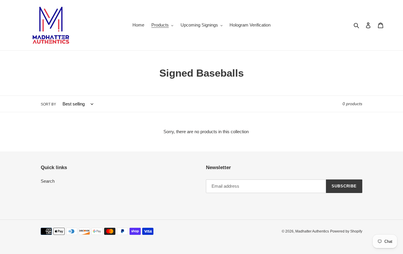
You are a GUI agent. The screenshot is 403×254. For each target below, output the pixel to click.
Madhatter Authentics (312, 231)
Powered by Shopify (346, 231)
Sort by (48, 104)
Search (48, 181)
